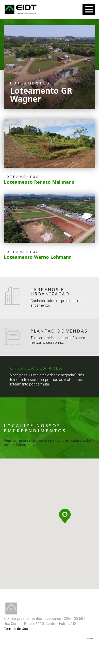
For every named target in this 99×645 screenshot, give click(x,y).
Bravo (90, 639)
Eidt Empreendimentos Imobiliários (11, 608)
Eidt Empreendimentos (20, 9)
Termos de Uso (16, 629)
